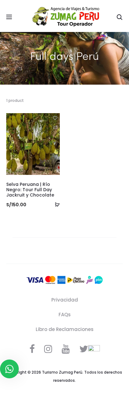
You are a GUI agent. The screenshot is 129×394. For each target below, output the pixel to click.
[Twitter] (83, 349)
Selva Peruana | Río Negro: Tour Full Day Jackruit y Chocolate (30, 189)
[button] (55, 127)
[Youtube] (66, 349)
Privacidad (64, 300)
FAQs (65, 314)
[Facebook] (32, 349)
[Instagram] (48, 349)
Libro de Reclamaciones (65, 329)
